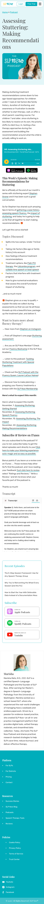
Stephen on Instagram (30, 329)
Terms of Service (16, 854)
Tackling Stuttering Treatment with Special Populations (18, 362)
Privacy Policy (15, 848)
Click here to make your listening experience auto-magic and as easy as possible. (21, 450)
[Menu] (40, 4)
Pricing (9, 777)
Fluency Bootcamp (18, 349)
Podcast (14, 12)
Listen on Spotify (32, 170)
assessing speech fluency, (14, 213)
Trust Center (14, 859)
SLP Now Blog (11, 807)
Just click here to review (28, 470)
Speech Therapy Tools (15, 818)
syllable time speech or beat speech (22, 269)
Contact (9, 782)
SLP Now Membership (27, 388)
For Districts (11, 771)
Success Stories (12, 801)
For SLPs (9, 765)
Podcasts (9, 812)
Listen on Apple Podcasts (15, 170)
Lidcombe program (26, 266)
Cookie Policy (14, 842)
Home (5, 12)
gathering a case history (28, 210)
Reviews (9, 824)
